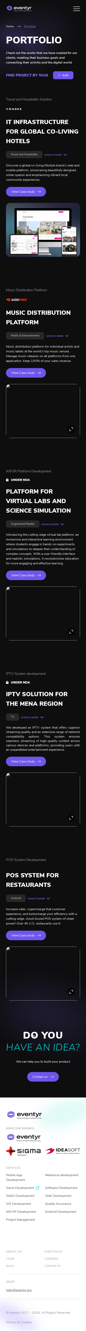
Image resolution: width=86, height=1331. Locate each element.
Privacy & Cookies (19, 1322)
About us (14, 1252)
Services (13, 1168)
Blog (10, 1266)
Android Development (60, 1212)
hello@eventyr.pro (19, 1290)
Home (10, 26)
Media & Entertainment (25, 335)
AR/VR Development (21, 1212)
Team (10, 1259)
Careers (51, 1259)
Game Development (20, 1188)
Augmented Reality (23, 524)
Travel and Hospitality (24, 154)
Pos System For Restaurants (32, 880)
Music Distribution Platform (38, 317)
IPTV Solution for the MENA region (37, 699)
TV (12, 717)
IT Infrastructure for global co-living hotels (42, 131)
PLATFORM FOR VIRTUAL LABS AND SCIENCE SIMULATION (38, 501)
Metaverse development (61, 1175)
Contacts (53, 1266)
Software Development (61, 1188)
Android (16, 898)
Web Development (58, 1196)
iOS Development (18, 1204)
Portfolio (53, 1252)
